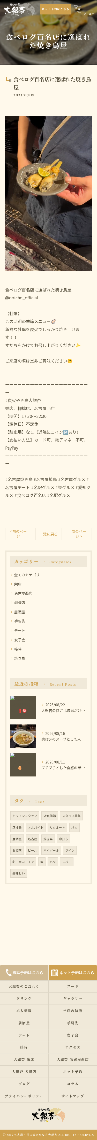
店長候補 (49, 816)
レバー (66, 862)
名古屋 (32, 839)
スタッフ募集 (71, 816)
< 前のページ (18, 534)
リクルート (57, 827)
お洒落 (17, 850)
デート (19, 630)
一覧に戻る (49, 533)
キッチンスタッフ (24, 816)
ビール (32, 850)
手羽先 (19, 621)
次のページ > (79, 534)
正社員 (17, 827)
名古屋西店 (23, 593)
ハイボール (51, 850)
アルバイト (35, 827)
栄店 (17, 584)
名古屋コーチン (23, 862)
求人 (74, 827)
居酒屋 (19, 611)
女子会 (19, 639)
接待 (17, 649)
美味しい (18, 873)
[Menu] (89, 7)
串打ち (63, 839)
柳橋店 (19, 602)
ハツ (53, 862)
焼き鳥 (19, 658)
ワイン (69, 850)
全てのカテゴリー (28, 574)
